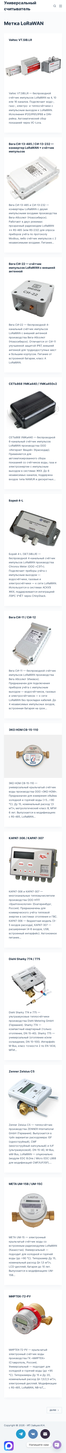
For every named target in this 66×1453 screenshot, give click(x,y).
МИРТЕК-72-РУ (20, 1296)
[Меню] (60, 6)
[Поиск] (55, 6)
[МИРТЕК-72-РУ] (33, 1323)
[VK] (33, 1434)
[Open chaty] (57, 1444)
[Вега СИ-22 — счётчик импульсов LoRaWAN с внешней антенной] (33, 298)
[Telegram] (21, 1434)
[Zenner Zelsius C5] (33, 1098)
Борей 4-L (16, 500)
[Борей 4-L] (33, 527)
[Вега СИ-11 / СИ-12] (33, 643)
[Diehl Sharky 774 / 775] (33, 985)
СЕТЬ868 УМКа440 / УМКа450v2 (33, 383)
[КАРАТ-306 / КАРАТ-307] (33, 864)
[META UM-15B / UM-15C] (33, 1210)
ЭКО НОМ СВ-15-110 (23, 729)
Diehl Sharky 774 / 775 (24, 959)
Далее (53, 1410)
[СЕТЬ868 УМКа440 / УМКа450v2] (33, 410)
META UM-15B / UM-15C (26, 1184)
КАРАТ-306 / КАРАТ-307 (26, 838)
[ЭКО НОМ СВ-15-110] (33, 756)
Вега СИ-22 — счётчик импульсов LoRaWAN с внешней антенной (32, 267)
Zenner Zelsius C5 (22, 1071)
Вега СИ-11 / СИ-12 (22, 617)
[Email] (45, 1434)
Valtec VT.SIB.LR (20, 40)
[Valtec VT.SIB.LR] (33, 66)
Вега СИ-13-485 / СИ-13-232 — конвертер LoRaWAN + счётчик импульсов (31, 147)
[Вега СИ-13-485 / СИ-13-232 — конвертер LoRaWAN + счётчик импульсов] (33, 178)
